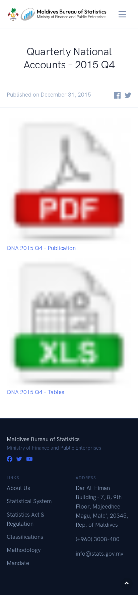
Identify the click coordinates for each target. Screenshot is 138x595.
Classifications (25, 536)
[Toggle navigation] (122, 14)
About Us (18, 488)
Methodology (24, 550)
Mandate (18, 563)
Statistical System (29, 501)
